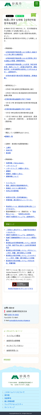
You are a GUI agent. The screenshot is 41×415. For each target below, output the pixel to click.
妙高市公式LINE (24, 214)
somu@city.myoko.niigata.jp (19, 320)
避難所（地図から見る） (14, 174)
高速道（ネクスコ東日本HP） (16, 188)
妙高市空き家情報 (13, 341)
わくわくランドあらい (15, 345)
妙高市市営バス (12, 350)
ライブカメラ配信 (13, 336)
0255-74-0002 (13, 315)
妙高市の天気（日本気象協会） (17, 197)
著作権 (6, 395)
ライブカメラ (10, 183)
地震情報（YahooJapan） (15, 163)
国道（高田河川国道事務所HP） (17, 185)
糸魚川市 (9, 150)
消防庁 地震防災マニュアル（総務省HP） (20, 217)
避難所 (8, 171)
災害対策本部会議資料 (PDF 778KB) (18, 99)
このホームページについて (14, 392)
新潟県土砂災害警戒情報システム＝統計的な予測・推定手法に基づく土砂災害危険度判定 (21, 245)
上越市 (8, 147)
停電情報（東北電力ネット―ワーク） (19, 200)
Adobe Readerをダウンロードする (20, 289)
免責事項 (7, 398)
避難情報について (12, 176)
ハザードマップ (11, 166)
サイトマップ (9, 407)
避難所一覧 (9, 136)
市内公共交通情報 (12, 191)
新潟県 (8, 153)
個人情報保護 (9, 401)
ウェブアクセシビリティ (13, 404)
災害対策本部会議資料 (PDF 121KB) (17, 109)
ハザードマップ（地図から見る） (18, 168)
